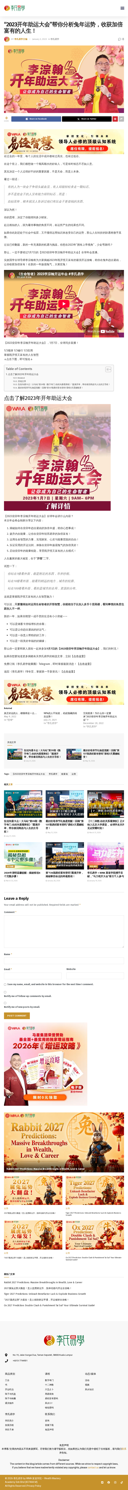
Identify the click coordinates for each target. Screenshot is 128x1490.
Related (21, 378)
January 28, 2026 (53, 881)
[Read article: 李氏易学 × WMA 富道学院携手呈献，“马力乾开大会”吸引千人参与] (106, 855)
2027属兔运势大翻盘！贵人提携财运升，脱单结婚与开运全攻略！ (30, 1213)
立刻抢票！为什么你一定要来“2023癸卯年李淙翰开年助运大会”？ (100, 716)
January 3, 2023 (39, 39)
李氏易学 (54, 39)
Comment (10, 912)
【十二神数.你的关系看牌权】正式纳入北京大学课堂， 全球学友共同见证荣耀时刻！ (106, 825)
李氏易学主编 (20, 39)
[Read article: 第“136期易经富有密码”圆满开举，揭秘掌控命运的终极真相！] (65, 855)
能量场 (64, 774)
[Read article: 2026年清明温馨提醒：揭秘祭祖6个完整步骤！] (23, 855)
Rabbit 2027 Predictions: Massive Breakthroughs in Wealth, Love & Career (45, 1169)
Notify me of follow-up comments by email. (28, 996)
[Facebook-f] (109, 1482)
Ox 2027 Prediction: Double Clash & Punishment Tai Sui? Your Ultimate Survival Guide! (49, 1305)
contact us (93, 1467)
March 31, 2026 (94, 833)
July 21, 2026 (30, 761)
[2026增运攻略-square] (45, 1063)
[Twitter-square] (102, 1482)
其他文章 (22, 381)
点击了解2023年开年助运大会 (23, 374)
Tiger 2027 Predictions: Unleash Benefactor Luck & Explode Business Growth (45, 1294)
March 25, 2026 (11, 881)
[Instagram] (115, 1482)
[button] (122, 8)
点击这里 (78, 656)
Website (71, 969)
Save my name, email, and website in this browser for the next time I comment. (50, 984)
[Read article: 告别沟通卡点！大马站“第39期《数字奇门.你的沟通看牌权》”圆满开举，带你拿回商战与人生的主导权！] (14, 754)
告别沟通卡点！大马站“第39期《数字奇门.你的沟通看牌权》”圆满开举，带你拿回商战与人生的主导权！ (64, 384)
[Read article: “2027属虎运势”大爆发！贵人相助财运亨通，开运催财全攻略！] (33, 1235)
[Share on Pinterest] (115, 119)
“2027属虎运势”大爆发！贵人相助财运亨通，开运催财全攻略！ (29, 1258)
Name (8, 954)
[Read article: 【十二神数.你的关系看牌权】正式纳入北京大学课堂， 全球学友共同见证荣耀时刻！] (106, 804)
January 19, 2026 (95, 881)
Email (8, 969)
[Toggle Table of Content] (106, 369)
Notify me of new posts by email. (22, 1007)
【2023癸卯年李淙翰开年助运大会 (28, 774)
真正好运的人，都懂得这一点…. (20, 713)
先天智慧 (10, 866)
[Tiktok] (121, 1482)
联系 (124, 1449)
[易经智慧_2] (64, 141)
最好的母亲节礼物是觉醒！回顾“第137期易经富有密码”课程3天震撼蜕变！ (50, 388)
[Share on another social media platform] (121, 119)
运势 (74, 774)
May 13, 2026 (90, 761)
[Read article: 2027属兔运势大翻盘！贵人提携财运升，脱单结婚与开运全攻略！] (33, 1190)
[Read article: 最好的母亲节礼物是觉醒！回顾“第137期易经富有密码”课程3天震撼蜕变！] (74, 754)
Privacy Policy (34, 1486)
